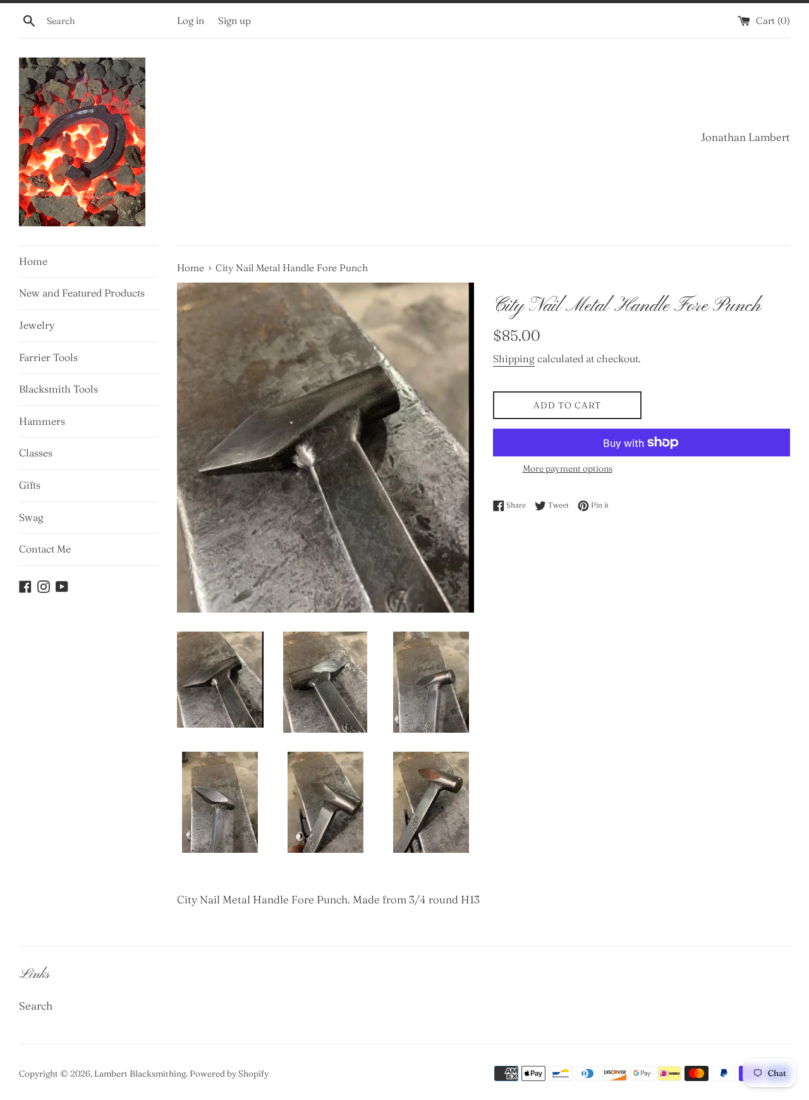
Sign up (234, 21)
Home (33, 261)
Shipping (514, 358)
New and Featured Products (82, 292)
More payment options (567, 468)
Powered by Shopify (229, 1073)
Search (35, 1005)
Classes (35, 452)
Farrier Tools (48, 357)
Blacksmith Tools (58, 388)
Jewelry (37, 325)
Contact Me (45, 548)
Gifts (29, 485)
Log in (190, 21)
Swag (31, 517)
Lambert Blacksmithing (140, 1073)
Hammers (42, 421)
